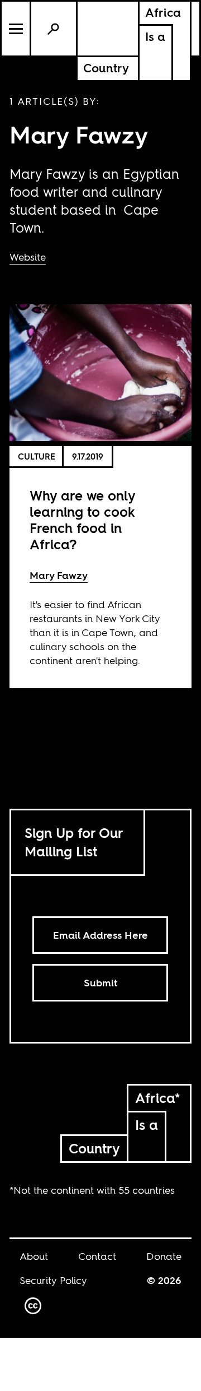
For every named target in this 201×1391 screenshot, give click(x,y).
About (34, 1256)
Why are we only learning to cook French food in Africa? (82, 519)
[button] (16, 28)
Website (27, 257)
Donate (163, 1256)
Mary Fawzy (59, 575)
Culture (36, 456)
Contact (97, 1256)
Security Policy (53, 1280)
